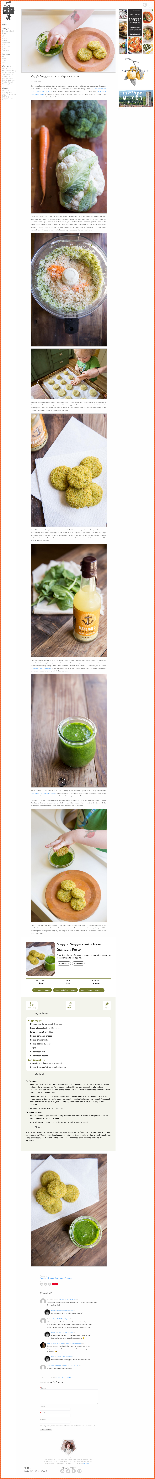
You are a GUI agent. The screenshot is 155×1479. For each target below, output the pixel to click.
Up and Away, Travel (8, 80)
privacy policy (123, 109)
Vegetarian (5, 50)
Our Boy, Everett (7, 82)
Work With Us (30, 1471)
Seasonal (6, 54)
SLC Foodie (5, 96)
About (44, 1471)
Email (42, 1413)
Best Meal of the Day (9, 70)
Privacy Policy (69, 1468)
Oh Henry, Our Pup (8, 84)
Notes (107, 1008)
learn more (87, 1463)
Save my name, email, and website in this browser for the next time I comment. (66, 1426)
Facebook (49, 1284)
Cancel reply (66, 1378)
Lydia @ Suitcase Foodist (54, 1365)
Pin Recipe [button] (78, 963)
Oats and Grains (7, 78)
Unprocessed (6, 46)
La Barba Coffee (7, 98)
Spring (4, 60)
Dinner (4, 37)
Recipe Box (5, 90)
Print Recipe (64, 963)
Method (70, 1008)
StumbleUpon (41, 1284)
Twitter (45, 1284)
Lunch (4, 33)
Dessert (4, 40)
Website (43, 1419)
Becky (53, 1310)
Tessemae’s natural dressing (41, 668)
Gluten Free (6, 42)
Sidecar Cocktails (7, 74)
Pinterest (145, 5)
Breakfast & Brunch (8, 31)
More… (5, 88)
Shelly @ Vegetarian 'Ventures (55, 1343)
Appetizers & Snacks (8, 35)
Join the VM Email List (9, 94)
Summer (4, 62)
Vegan (4, 48)
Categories (7, 66)
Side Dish (5, 39)
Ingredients (32, 1008)
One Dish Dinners (7, 69)
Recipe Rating (44, 1382)
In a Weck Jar (6, 76)
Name (42, 1406)
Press (26, 1468)
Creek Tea (5, 100)
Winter (4, 58)
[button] (107, 1021)
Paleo (4, 44)
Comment (43, 1388)
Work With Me (7, 92)
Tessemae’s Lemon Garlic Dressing (43, 793)
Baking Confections (8, 72)
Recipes (5, 28)
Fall (3, 56)
